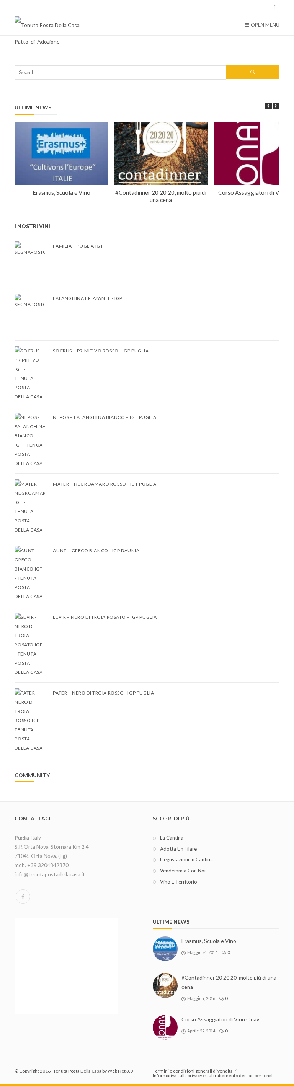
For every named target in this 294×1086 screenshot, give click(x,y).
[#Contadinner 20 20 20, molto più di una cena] (165, 985)
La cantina (171, 838)
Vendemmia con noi (183, 870)
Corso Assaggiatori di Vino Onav (220, 1019)
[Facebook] (23, 896)
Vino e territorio (178, 882)
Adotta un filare (178, 849)
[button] (276, 106)
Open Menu (265, 25)
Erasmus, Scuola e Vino (61, 192)
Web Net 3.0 (120, 1071)
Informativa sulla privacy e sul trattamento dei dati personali (213, 1075)
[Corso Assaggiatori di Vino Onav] (165, 1027)
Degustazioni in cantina (186, 859)
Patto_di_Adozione (37, 41)
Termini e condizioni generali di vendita (193, 1071)
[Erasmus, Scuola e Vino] (165, 948)
